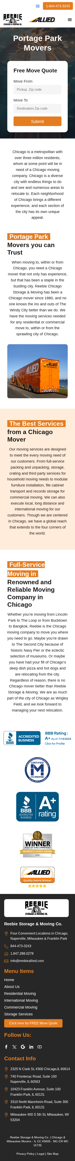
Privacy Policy (25, 1153)
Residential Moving (20, 993)
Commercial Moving (20, 1007)
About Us (12, 987)
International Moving (21, 1000)
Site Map (53, 1153)
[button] (38, 6)
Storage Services (18, 1014)
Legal (40, 1153)
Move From (23, 81)
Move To (21, 100)
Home (9, 980)
